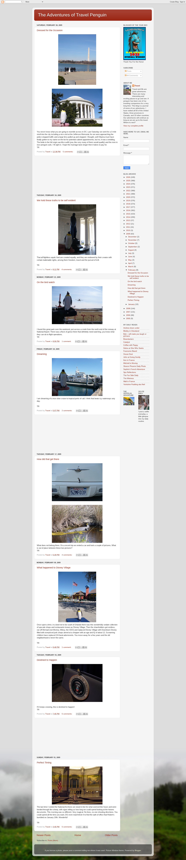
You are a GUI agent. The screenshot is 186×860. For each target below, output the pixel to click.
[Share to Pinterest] (88, 152)
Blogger (138, 850)
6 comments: (67, 714)
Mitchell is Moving (130, 363)
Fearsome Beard (130, 351)
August (131, 250)
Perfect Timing (44, 762)
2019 (128, 201)
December (132, 237)
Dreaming (42, 354)
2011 (128, 227)
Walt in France (129, 381)
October (131, 243)
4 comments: (67, 269)
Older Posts (111, 835)
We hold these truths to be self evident (56, 200)
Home (78, 835)
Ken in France (129, 360)
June (130, 257)
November (132, 240)
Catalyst (126, 342)
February (132, 270)
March (131, 267)
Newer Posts (44, 835)
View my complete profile (133, 126)
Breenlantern (128, 339)
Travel (137, 86)
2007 (128, 312)
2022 (128, 191)
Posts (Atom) (53, 840)
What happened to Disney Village (53, 567)
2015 (128, 214)
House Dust (128, 354)
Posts (128, 71)
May (130, 260)
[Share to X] (83, 152)
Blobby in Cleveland (131, 331)
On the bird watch (46, 282)
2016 (128, 210)
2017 (128, 207)
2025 (128, 181)
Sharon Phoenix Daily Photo (134, 366)
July (130, 253)
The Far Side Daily (130, 375)
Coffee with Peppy (130, 345)
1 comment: (67, 341)
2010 (128, 230)
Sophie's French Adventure (134, 369)
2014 (128, 217)
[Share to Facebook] (85, 152)
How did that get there (48, 459)
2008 (128, 308)
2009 (128, 234)
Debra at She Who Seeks (133, 348)
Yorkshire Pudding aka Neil (134, 384)
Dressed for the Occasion (50, 30)
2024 (128, 184)
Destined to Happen (47, 660)
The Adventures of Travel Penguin (72, 14)
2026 (128, 177)
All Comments (132, 75)
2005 (128, 318)
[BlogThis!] (80, 152)
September (133, 247)
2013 (128, 220)
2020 (128, 197)
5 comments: (68, 152)
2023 (128, 187)
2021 (128, 194)
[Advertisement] (77, 175)
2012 (128, 224)
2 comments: (67, 411)
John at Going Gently (131, 357)
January (131, 304)
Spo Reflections (129, 372)
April (130, 263)
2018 (128, 204)
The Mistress (128, 378)
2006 (128, 315)
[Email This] (78, 152)
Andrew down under (131, 328)
